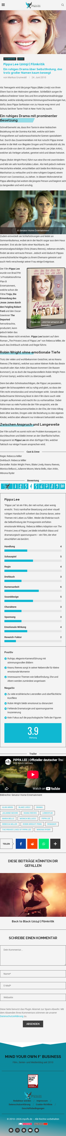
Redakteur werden (22, 1100)
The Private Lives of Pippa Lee (16, 830)
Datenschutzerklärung (11, 1016)
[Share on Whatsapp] (44, 844)
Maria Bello (8, 819)
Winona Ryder (43, 830)
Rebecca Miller (9, 824)
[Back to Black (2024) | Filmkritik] (33, 895)
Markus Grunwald (17, 77)
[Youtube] (30, 1130)
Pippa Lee (46, 819)
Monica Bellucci (28, 819)
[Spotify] (36, 1130)
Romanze (51, 824)
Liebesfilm (47, 813)
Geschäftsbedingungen (33, 1108)
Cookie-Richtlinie (44, 1104)
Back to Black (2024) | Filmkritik (33, 921)
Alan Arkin (7, 807)
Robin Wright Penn (32, 824)
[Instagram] (17, 1130)
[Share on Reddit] (32, 844)
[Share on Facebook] (21, 844)
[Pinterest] (23, 1130)
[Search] (62, 5)
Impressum (42, 1100)
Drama (39, 807)
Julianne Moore (10, 813)
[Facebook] (11, 1130)
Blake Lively (24, 807)
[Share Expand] (55, 844)
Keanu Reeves (30, 813)
